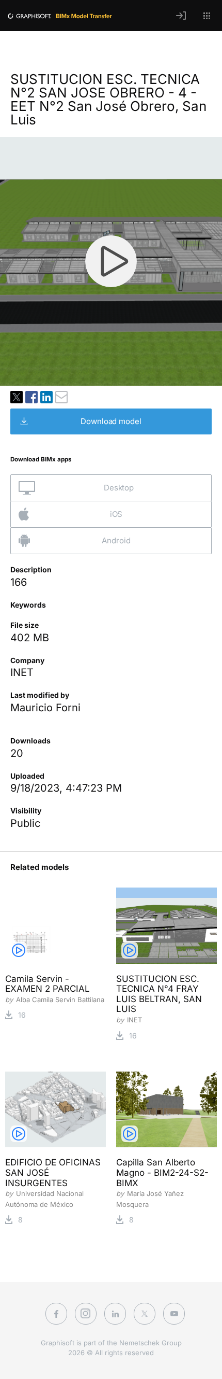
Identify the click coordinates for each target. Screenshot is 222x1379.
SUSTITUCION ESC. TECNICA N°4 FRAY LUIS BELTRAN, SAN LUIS (159, 994)
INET (22, 672)
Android (116, 540)
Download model (111, 421)
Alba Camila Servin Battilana (60, 999)
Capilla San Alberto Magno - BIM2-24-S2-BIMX (162, 1172)
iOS (116, 514)
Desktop (119, 487)
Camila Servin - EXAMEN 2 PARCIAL (47, 984)
